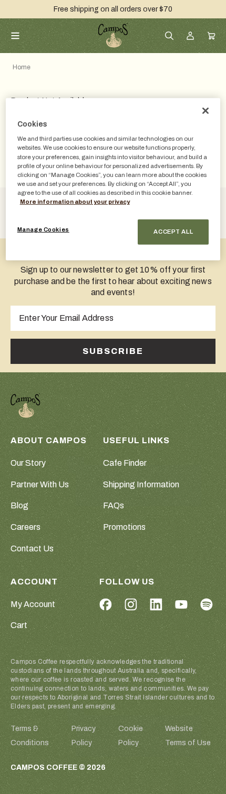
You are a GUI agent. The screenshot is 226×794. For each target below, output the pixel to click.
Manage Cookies (43, 229)
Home (21, 67)
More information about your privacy (75, 201)
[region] (113, 179)
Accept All (173, 231)
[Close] (205, 110)
